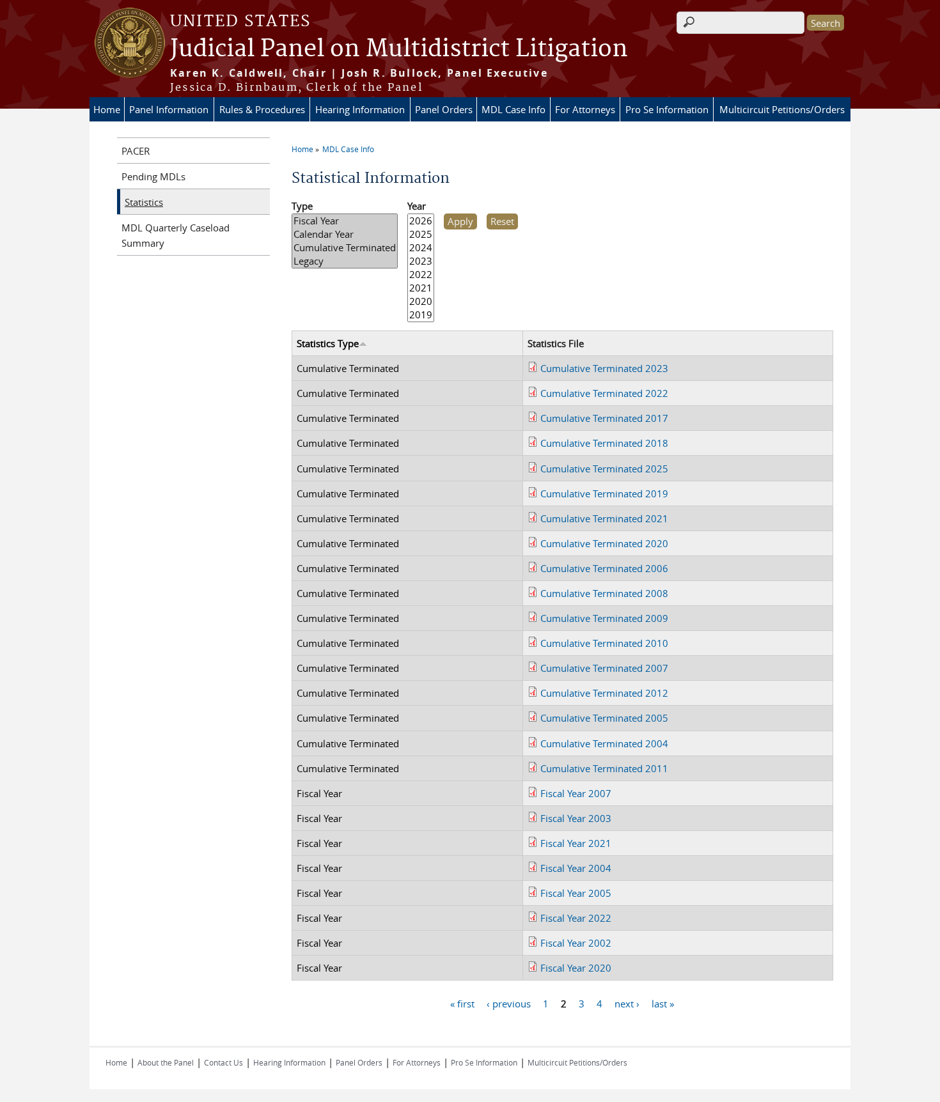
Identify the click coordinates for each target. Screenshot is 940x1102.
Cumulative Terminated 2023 (604, 368)
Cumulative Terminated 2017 (604, 418)
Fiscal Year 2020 (575, 967)
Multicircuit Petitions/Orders (782, 109)
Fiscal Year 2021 (575, 843)
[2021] (421, 288)
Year (416, 205)
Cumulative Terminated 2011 (604, 768)
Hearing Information (360, 109)
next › (627, 1003)
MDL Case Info (513, 109)
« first (462, 1003)
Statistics (144, 202)
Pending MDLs (153, 176)
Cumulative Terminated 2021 (604, 518)
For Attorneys (585, 109)
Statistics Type (328, 343)
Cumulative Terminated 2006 (604, 568)
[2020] (421, 301)
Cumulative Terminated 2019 (604, 493)
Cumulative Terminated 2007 (604, 668)
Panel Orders (444, 109)
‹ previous (509, 1003)
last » (663, 1003)
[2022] (421, 274)
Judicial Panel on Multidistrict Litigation (399, 49)
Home (106, 109)
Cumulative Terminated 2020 (604, 543)
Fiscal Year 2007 (575, 793)
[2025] (421, 234)
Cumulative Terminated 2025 (604, 468)
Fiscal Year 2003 (575, 818)
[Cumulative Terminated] (344, 247)
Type (302, 205)
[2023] (421, 261)
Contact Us (223, 1062)
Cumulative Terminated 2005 (604, 717)
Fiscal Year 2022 (575, 918)
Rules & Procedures (262, 109)
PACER (135, 150)
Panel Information (168, 109)
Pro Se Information (667, 109)
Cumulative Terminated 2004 (604, 743)
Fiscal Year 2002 (575, 942)
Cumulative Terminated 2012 (604, 693)
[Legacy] (344, 261)
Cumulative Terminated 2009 (604, 618)
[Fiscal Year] (344, 221)
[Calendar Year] (344, 234)
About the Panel (165, 1062)
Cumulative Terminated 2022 (604, 393)
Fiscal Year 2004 (575, 868)
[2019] (421, 315)
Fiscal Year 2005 (575, 893)
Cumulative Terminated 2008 (604, 593)
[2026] (421, 221)
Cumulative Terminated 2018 (604, 443)
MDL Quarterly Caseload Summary (175, 235)
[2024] (421, 247)
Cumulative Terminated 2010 (604, 643)
